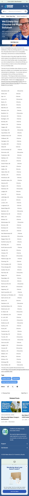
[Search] (26, 11)
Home (2, 16)
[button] (2, 1)
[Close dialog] (26, 466)
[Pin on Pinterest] (17, 387)
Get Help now (14, 42)
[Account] (24, 6)
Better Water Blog (10, 16)
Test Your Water (14, 491)
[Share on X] (13, 387)
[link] (14, 478)
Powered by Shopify (19, 454)
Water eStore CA (9, 454)
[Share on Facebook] (8, 387)
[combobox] (14, 11)
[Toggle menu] (2, 6)
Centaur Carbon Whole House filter (10, 83)
